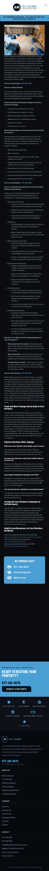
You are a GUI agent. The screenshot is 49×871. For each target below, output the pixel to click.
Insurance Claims (8, 817)
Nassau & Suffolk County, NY (13, 848)
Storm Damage (8, 786)
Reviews (5, 821)
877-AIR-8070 (27, 83)
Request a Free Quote (16, 689)
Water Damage (7, 776)
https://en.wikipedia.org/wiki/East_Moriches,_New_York (23, 537)
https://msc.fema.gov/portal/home (16, 546)
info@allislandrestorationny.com (14, 845)
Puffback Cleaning (9, 794)
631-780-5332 (7, 841)
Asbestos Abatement (10, 790)
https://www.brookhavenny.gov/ (15, 542)
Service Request (22, 572)
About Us (5, 806)
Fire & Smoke (7, 779)
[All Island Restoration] (24, 7)
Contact (5, 825)
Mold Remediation (9, 783)
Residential (6, 810)
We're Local (20, 577)
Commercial (6, 814)
